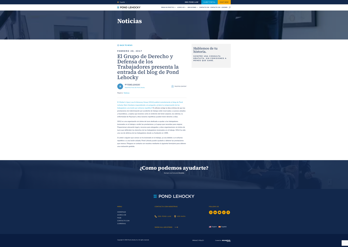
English (214, 227)
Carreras (121, 224)
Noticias (127, 93)
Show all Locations (164, 227)
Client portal (209, 2)
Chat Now (224, 2)
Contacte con (204, 7)
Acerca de (181, 7)
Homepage (121, 212)
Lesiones (224, 7)
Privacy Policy (198, 240)
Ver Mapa (181, 216)
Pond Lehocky (133, 84)
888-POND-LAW (191, 2)
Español (224, 227)
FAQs (119, 218)
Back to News (126, 45)
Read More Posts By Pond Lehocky (135, 87)
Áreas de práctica (167, 7)
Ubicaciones (192, 7)
